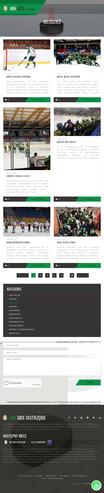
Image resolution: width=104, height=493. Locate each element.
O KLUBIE (38, 476)
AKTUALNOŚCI (25, 476)
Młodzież (13, 303)
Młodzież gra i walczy (66, 141)
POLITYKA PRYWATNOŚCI (53, 478)
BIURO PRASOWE (79, 476)
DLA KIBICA (64, 476)
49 (72, 275)
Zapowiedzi (14, 310)
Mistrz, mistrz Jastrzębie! (68, 76)
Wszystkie (14, 333)
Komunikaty (14, 314)
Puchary (13, 299)
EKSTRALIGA (50, 476)
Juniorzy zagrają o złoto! (18, 176)
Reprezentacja (16, 322)
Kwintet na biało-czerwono (18, 76)
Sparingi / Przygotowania (21, 329)
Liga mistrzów (16, 326)
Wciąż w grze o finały (66, 242)
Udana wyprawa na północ (18, 242)
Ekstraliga (14, 295)
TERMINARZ (94, 442)
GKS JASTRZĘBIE (28, 417)
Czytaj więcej (37, 100)
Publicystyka (15, 318)
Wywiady (13, 307)
